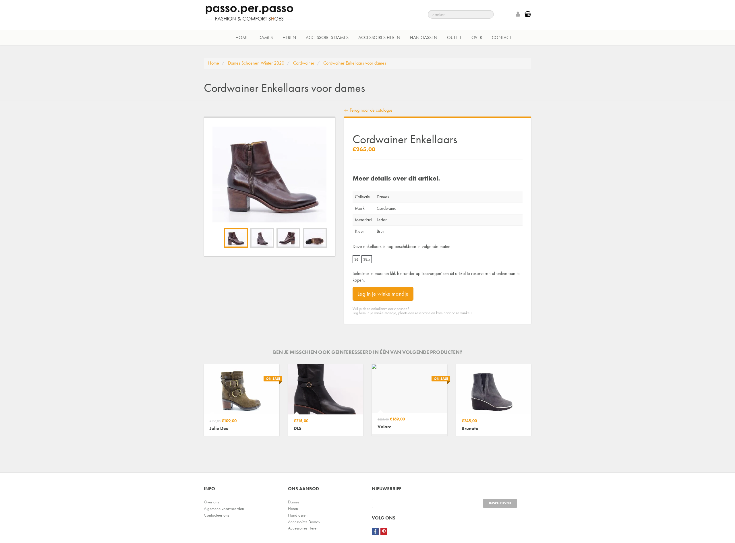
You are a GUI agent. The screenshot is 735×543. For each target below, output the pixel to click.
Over (476, 37)
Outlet (454, 37)
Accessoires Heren (379, 37)
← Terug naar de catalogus (368, 110)
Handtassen (423, 37)
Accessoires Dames (327, 37)
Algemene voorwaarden (224, 508)
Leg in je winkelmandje (383, 293)
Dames (265, 37)
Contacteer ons (216, 515)
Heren (289, 37)
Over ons (211, 502)
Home (242, 37)
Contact (501, 37)
